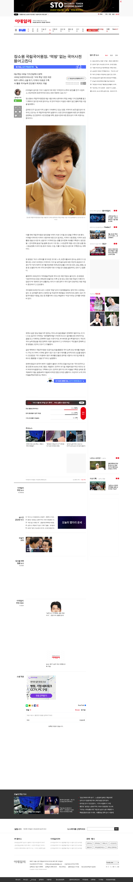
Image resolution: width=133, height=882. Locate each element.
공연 (37, 30)
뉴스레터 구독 (76, 479)
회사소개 (17, 879)
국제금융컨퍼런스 (100, 847)
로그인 (117, 14)
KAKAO (16, 116)
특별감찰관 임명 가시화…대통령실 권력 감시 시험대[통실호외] (99, 812)
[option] (50, 14)
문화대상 (89, 843)
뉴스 (106, 55)
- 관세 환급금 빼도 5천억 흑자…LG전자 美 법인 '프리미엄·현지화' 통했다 (30, 845)
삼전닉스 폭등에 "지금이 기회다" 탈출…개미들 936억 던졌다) (44, 525)
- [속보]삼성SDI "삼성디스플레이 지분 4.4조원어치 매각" (29, 842)
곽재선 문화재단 (112, 847)
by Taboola (21, 492)
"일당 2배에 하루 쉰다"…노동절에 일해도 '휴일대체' (95, 797)
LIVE (16, 14)
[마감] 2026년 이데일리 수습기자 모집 (33, 829)
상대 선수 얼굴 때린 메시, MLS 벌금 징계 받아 (93, 800)
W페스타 (104, 843)
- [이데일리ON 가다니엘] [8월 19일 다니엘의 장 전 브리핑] (66, 848)
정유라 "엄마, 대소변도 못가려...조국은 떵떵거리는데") (42, 528)
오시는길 (33, 879)
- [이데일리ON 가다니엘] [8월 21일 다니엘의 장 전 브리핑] (66, 842)
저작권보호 (85, 879)
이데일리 (32, 21)
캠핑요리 (89, 847)
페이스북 (16, 108)
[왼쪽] (49, 538)
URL (20, 116)
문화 (33, 30)
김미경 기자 (18, 97)
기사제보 (100, 879)
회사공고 (25, 879)
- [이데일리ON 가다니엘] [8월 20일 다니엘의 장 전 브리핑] (66, 845)
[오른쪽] (51, 538)
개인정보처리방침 (110, 879)
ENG (101, 14)
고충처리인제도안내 (74, 879)
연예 (116, 55)
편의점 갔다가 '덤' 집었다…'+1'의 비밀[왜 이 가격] (94, 803)
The (115, 29)
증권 (111, 55)
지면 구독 (83, 479)
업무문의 (41, 879)
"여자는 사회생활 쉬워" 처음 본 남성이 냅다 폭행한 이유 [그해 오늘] (100, 809)
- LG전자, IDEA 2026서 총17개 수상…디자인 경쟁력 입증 (29, 848)
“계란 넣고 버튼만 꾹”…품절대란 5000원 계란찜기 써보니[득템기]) (45, 522)
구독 (106, 14)
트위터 (20, 108)
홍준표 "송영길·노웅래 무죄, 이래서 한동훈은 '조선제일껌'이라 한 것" (100, 806)
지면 (110, 14)
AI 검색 (21, 30)
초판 (113, 14)
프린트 (20, 112)
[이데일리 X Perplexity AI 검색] (50, 67)
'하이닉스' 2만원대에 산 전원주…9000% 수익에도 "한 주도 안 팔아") (45, 517)
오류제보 (93, 879)
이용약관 (49, 879)
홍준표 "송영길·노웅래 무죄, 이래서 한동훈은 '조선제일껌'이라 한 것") (46, 520)
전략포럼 (97, 843)
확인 (116, 829)
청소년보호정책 (60, 879)
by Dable (21, 565)
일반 (83, 30)
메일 (16, 112)
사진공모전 (113, 843)
